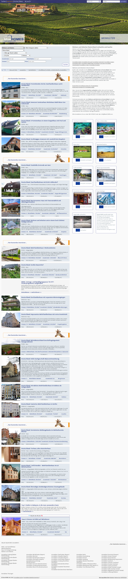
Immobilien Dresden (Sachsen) (110, 564)
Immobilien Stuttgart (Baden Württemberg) (9, 561)
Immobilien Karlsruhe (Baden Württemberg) (9, 558)
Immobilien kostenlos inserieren (31, 577)
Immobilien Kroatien (94, 65)
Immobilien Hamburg (82, 559)
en (28, 1)
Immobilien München (32, 556)
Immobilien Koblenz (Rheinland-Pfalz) (87, 564)
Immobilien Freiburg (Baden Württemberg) (8, 555)
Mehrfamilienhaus (6, 548)
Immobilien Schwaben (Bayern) (59, 558)
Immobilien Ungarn (109, 62)
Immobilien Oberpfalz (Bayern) (59, 556)
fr (30, 1)
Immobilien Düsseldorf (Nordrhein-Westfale (60, 567)
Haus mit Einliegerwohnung (8, 550)
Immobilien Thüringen (7, 574)
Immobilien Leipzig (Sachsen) (109, 566)
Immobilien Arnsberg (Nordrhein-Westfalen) (60, 561)
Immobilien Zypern (84, 65)
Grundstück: (5, 59)
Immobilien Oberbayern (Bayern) (35, 559)
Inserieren (10, 1)
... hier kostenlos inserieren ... (17, 78)
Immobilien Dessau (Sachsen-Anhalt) (111, 567)
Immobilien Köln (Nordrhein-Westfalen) (61, 570)
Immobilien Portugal (87, 62)
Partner (16, 1)
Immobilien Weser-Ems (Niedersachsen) (37, 567)
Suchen (3, 1)
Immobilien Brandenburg (83, 556)
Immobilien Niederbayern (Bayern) (35, 558)
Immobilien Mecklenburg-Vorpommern (112, 559)
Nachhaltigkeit (15, 70)
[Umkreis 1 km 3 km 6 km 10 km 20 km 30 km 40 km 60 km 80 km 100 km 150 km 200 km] (16, 56)
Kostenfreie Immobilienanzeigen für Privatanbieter (85, 86)
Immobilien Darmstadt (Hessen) (110, 554)
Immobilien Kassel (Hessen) (109, 558)
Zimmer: (4, 61)
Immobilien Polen (76, 63)
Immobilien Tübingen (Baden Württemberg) (9, 564)
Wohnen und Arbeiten (7, 551)
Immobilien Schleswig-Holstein (110, 572)
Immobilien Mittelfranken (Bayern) (35, 554)
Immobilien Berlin (81, 554)
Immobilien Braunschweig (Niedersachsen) (33, 561)
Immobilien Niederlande (87, 63)
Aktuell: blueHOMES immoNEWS (10, 543)
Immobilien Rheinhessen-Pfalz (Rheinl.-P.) (87, 565)
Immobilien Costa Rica (99, 63)
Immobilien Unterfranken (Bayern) (60, 559)
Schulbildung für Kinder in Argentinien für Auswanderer (36, 70)
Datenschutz (118, 577)
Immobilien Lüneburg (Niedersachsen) (36, 565)
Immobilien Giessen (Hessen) (109, 556)
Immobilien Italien (77, 62)
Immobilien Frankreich (98, 62)
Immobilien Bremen (82, 558)
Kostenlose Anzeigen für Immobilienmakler (83, 87)
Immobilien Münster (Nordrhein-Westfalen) (85, 561)
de (25, 1)
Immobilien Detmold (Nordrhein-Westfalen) (60, 564)
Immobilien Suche (18, 577)
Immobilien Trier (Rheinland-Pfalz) (86, 567)
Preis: (26, 61)
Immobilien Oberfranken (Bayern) (60, 554)
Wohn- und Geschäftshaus (8, 547)
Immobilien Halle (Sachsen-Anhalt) (111, 569)
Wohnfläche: (30, 59)
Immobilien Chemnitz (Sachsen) (110, 562)
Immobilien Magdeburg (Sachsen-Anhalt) (113, 570)
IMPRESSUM (124, 577)
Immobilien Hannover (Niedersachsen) (36, 564)
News (21, 1)
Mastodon (112, 577)
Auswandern (6, 70)
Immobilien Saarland (107, 561)
